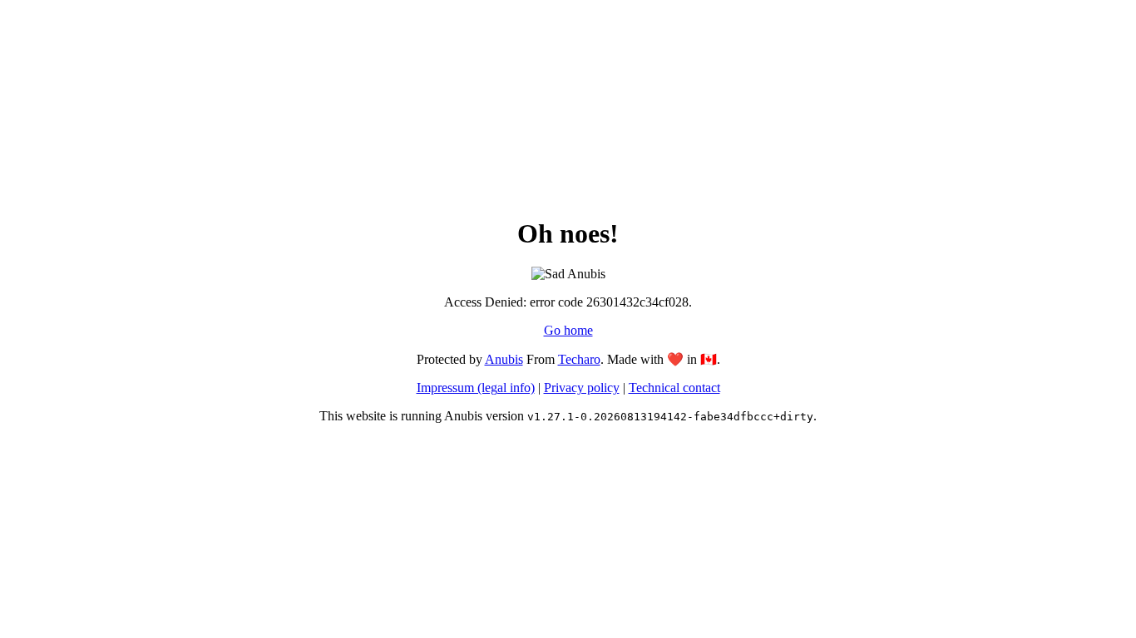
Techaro (579, 359)
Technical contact (674, 387)
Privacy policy (582, 387)
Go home (568, 330)
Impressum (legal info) (476, 387)
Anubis (504, 359)
